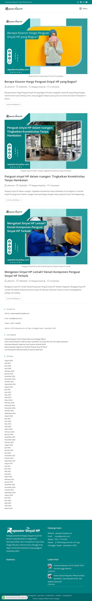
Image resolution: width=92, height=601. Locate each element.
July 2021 (7, 466)
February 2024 (9, 432)
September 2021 (10, 461)
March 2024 (8, 429)
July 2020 (7, 498)
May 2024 (8, 424)
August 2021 (9, 463)
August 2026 (9, 360)
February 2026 (9, 371)
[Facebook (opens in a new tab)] (80, 2)
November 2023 (10, 440)
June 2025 (8, 392)
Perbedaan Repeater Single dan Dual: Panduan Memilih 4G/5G (25, 344)
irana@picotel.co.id (15, 318)
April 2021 (8, 474)
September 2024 (10, 413)
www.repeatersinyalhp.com (20, 313)
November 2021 (10, 456)
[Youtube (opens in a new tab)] (86, 2)
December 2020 (10, 485)
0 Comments (54, 87)
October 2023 (9, 442)
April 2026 (8, 368)
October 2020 (9, 490)
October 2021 (9, 458)
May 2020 (8, 503)
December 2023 (10, 437)
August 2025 (9, 387)
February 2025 (9, 403)
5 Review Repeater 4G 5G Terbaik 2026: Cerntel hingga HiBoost (25, 339)
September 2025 (10, 384)
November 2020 (10, 487)
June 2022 (8, 453)
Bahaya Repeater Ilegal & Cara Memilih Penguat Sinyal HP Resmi (26, 347)
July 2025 (7, 389)
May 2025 (8, 395)
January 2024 (9, 434)
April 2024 (8, 426)
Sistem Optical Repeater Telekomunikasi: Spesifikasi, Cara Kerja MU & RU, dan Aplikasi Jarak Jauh (36, 342)
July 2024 (7, 419)
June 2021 (8, 469)
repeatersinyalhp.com (63, 533)
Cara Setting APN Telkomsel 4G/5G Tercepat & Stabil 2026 (24, 350)
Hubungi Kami (67, 595)
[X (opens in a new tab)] (77, 2)
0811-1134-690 (16, 323)
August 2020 (9, 495)
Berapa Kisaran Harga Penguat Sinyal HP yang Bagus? (41, 81)
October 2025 (9, 382)
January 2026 (9, 374)
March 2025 (8, 400)
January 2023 (9, 450)
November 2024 (10, 408)
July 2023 (7, 448)
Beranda (23, 595)
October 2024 (9, 411)
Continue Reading (14, 104)
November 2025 (10, 379)
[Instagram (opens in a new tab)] (83, 2)
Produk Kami (50, 595)
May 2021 (8, 471)
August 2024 (9, 416)
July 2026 (7, 363)
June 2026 (8, 366)
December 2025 (10, 376)
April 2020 (8, 506)
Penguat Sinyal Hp (38, 87)
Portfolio (58, 595)
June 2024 (8, 421)
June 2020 (8, 500)
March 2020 (8, 508)
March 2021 (8, 477)
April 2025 (8, 397)
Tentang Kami (32, 595)
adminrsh (10, 87)
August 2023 (9, 445)
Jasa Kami (41, 595)
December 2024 (10, 405)
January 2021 (9, 482)
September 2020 (10, 493)
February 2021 (9, 479)
